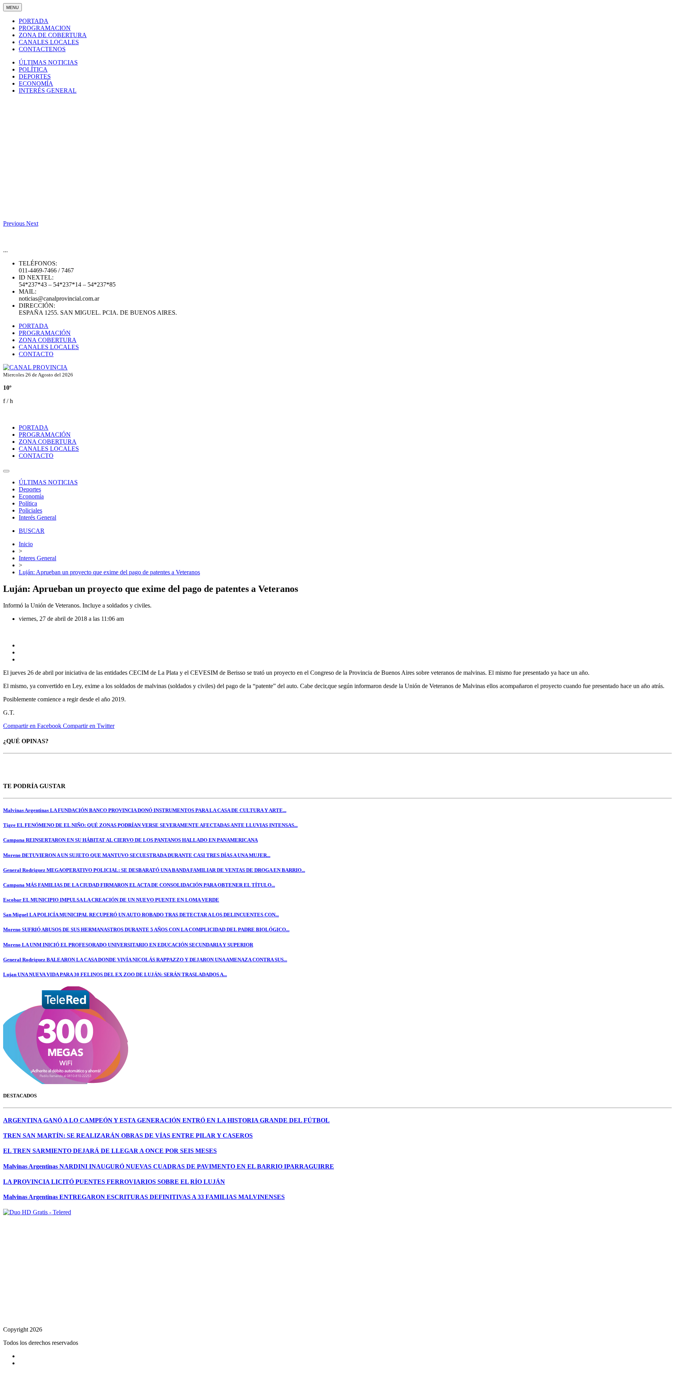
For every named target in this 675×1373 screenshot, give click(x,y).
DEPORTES (35, 76)
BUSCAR (32, 530)
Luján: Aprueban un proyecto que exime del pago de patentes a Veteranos (109, 572)
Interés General (37, 517)
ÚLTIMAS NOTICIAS (48, 62)
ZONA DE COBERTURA (53, 35)
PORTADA (33, 21)
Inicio (26, 544)
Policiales (30, 510)
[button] (14, 223)
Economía (31, 496)
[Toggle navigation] (6, 471)
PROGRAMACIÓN (45, 333)
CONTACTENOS (42, 49)
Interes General (37, 558)
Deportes (30, 489)
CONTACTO (36, 354)
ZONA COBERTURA (48, 340)
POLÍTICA (33, 69)
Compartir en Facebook (33, 725)
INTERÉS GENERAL (48, 90)
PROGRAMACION (45, 28)
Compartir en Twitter (88, 725)
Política (28, 503)
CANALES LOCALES (49, 42)
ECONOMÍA (36, 83)
